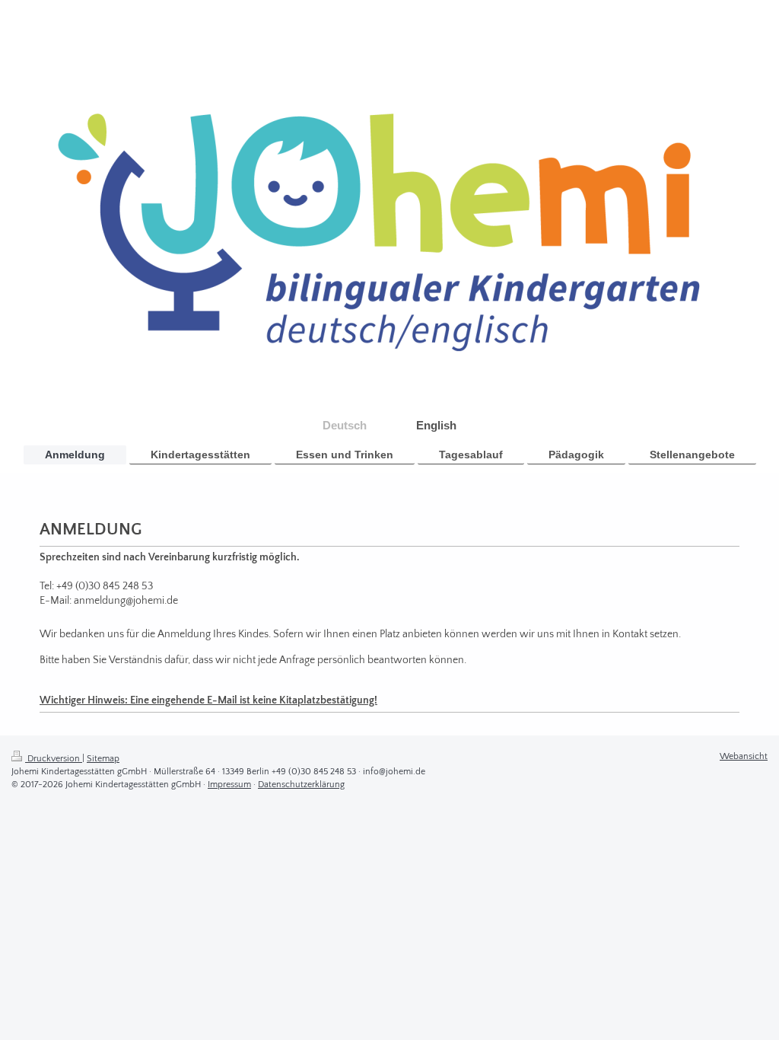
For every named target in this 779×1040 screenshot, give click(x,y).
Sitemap (103, 759)
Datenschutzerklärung (301, 785)
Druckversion (53, 759)
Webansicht (744, 756)
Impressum (229, 785)
